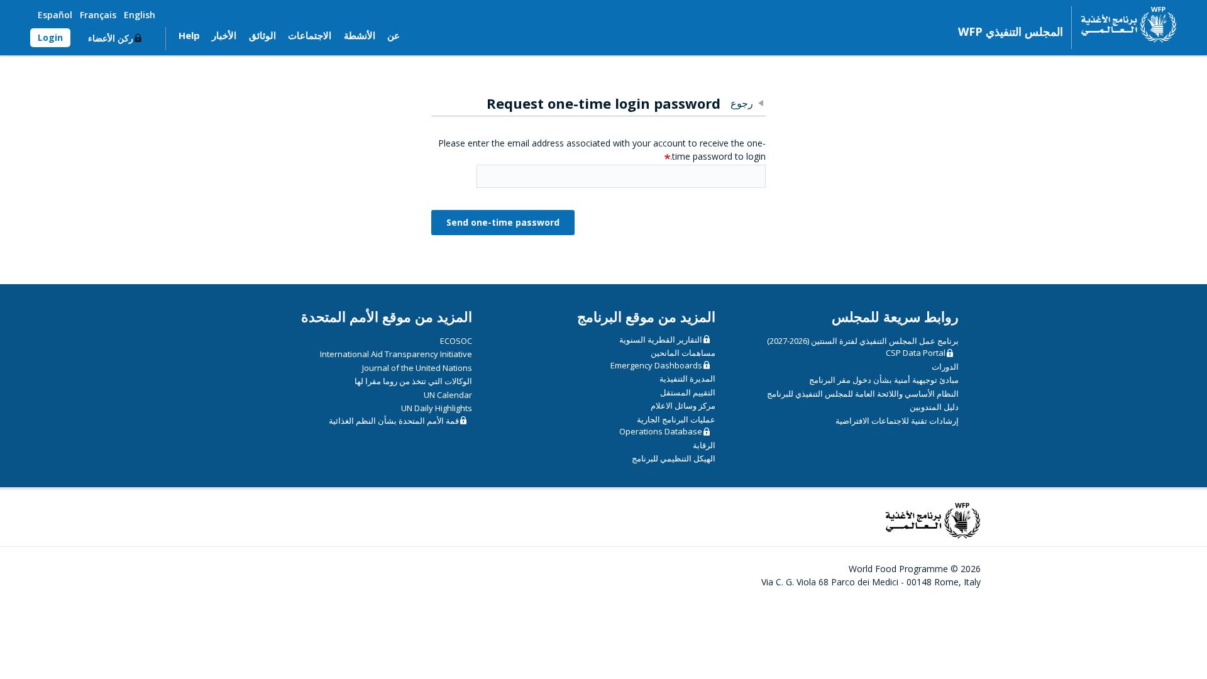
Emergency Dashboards (656, 365)
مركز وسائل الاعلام (683, 405)
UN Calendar (448, 394)
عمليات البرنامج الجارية (676, 419)
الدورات (945, 366)
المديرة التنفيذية (687, 378)
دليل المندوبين (934, 406)
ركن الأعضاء (110, 38)
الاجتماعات (309, 35)
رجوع (741, 103)
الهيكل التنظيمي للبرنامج (673, 458)
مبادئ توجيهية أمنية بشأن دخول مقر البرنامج (884, 379)
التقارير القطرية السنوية (660, 339)
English (139, 15)
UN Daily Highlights (436, 408)
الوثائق (262, 35)
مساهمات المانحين (683, 352)
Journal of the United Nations (417, 367)
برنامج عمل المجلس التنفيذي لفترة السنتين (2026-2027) (863, 340)
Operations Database (660, 431)
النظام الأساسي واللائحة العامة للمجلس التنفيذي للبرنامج (863, 393)
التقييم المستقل (687, 392)
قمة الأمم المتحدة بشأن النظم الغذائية (394, 420)
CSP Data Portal (915, 352)
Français (98, 15)
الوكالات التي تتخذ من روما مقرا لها (413, 381)
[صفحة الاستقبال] (1124, 24)
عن (393, 35)
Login (50, 37)
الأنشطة (359, 35)
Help (189, 35)
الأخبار (224, 35)
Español (55, 15)
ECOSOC (456, 340)
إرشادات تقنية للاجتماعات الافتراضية (897, 420)
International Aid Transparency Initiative (396, 354)
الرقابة (704, 445)
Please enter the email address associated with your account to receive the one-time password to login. (602, 149)
